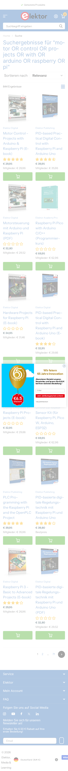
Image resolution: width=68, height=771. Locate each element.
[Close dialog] (64, 365)
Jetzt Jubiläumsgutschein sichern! (50, 396)
